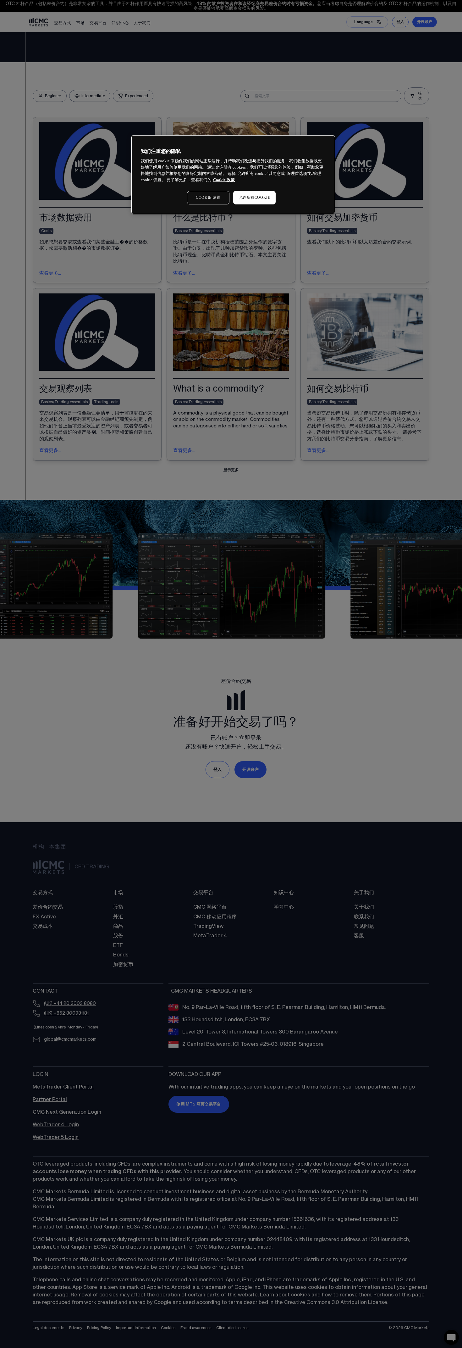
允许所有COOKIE (254, 197)
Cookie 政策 (224, 179)
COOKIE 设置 (208, 197)
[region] (233, 174)
